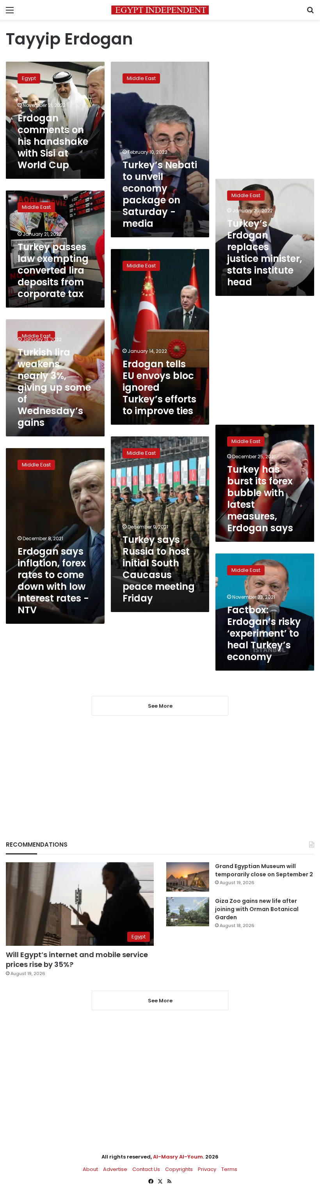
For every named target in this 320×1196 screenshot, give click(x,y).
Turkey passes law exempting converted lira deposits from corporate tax (53, 270)
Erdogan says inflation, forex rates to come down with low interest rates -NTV (53, 580)
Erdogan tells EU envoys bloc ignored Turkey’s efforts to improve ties (159, 387)
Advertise (115, 1169)
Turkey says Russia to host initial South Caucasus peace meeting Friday (159, 569)
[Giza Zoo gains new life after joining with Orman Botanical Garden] (187, 911)
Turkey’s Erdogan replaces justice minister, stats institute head (264, 252)
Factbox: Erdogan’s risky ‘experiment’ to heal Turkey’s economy (264, 633)
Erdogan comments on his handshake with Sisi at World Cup (53, 141)
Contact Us (146, 1169)
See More (160, 1000)
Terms (229, 1169)
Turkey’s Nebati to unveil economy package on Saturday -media (160, 194)
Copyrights (179, 1169)
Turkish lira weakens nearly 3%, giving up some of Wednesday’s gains (54, 387)
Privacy (207, 1169)
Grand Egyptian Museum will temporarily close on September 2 (264, 870)
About (90, 1169)
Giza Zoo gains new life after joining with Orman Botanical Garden (257, 909)
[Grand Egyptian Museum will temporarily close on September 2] (187, 877)
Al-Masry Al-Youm (178, 1156)
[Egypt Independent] (160, 9)
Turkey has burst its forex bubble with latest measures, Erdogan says (260, 498)
